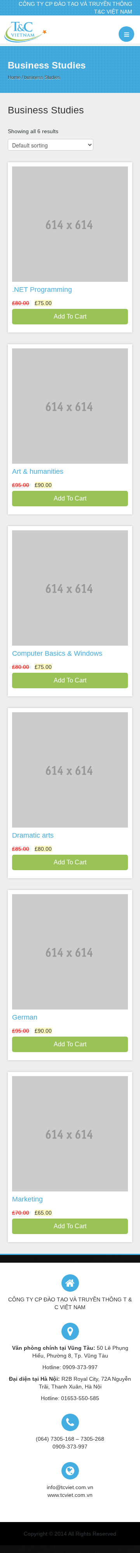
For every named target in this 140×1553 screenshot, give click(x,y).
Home (14, 77)
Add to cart (70, 316)
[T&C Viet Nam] (25, 32)
